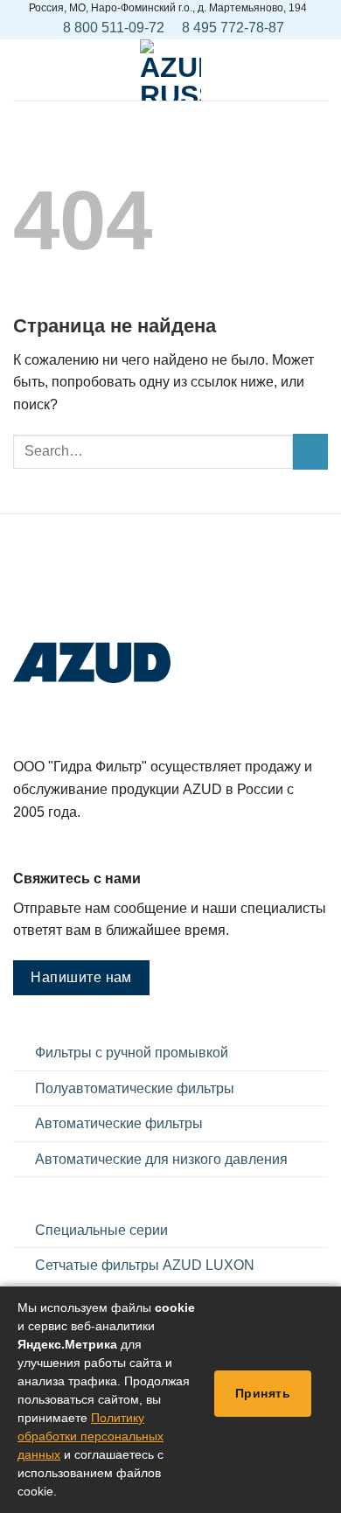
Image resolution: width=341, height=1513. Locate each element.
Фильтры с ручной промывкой (131, 1052)
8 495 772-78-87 (233, 27)
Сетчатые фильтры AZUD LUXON (144, 1265)
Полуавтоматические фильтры (134, 1088)
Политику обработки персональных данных (90, 1436)
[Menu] (23, 69)
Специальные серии (101, 1230)
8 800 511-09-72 (113, 27)
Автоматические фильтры (119, 1123)
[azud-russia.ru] (170, 70)
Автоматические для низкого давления (161, 1159)
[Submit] (310, 451)
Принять (262, 1393)
